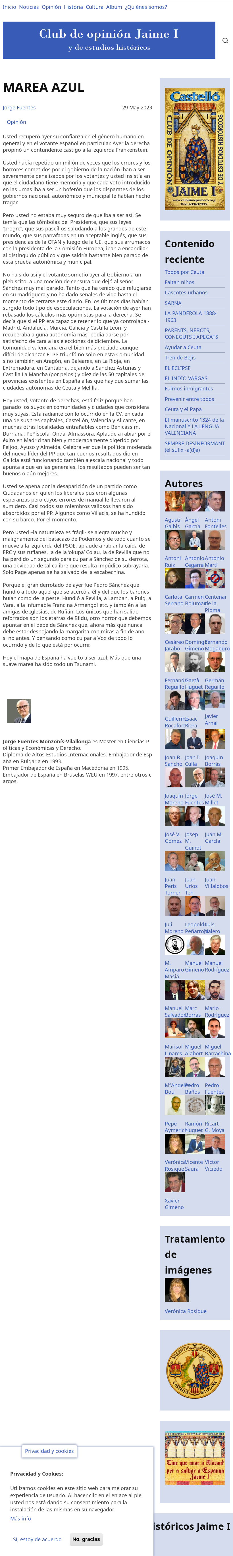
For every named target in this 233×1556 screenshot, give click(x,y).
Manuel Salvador (175, 1011)
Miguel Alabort (194, 1049)
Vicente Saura (194, 1165)
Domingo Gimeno (196, 645)
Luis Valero (212, 927)
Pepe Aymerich (176, 1126)
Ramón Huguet (194, 1126)
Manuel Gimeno (194, 966)
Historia (73, 6)
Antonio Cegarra (194, 561)
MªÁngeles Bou (177, 1088)
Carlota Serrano (174, 600)
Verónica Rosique (175, 1165)
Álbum (114, 6)
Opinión (51, 6)
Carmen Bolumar (195, 600)
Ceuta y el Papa (183, 409)
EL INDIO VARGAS (186, 378)
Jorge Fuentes (19, 107)
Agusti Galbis (172, 523)
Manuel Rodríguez (217, 966)
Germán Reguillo (214, 683)
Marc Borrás (193, 1011)
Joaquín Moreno (174, 799)
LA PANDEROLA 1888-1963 (191, 316)
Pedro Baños (192, 1088)
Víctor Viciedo (213, 1165)
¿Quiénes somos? (146, 6)
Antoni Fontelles (216, 523)
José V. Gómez (173, 837)
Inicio (9, 6)
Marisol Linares (174, 1049)
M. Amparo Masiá (174, 970)
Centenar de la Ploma (216, 603)
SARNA (173, 302)
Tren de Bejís (180, 357)
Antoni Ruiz (173, 561)
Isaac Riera (191, 722)
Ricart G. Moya (214, 1126)
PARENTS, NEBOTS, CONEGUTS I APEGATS (191, 333)
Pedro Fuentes (214, 1088)
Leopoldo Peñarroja (196, 927)
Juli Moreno (174, 927)
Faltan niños (179, 282)
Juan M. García (214, 837)
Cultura (94, 6)
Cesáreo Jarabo (174, 645)
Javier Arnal (211, 719)
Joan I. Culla (192, 760)
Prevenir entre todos (189, 399)
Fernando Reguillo (176, 683)
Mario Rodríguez (217, 1011)
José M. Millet (213, 799)
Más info (20, 1518)
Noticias (29, 6)
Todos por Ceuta (184, 272)
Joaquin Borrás (214, 760)
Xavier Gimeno (174, 1203)
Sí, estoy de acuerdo (37, 1539)
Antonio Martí (214, 561)
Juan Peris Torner (172, 886)
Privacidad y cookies (49, 1451)
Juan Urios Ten (191, 886)
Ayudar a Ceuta (183, 347)
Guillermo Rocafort (177, 722)
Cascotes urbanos (186, 292)
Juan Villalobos (216, 882)
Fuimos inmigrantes (189, 388)
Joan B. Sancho (173, 760)
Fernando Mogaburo (217, 645)
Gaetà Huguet (194, 683)
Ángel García (192, 523)
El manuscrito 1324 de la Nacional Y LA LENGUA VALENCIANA (194, 426)
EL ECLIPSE (178, 368)
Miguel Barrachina (218, 1049)
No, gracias (86, 1539)
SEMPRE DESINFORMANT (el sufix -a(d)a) (195, 446)
